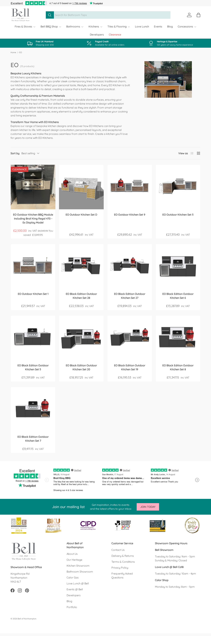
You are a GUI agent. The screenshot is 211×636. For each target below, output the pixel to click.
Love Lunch (142, 26)
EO (20, 52)
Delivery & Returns (122, 555)
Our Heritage (74, 559)
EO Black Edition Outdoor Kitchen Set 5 (33, 367)
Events (158, 26)
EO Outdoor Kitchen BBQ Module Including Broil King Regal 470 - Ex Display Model (33, 218)
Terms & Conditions (123, 561)
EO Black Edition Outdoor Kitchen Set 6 (178, 295)
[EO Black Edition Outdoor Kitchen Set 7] (33, 409)
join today (147, 506)
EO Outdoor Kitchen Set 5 (178, 214)
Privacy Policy (119, 567)
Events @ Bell (75, 589)
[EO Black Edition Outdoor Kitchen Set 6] (178, 266)
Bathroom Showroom (80, 571)
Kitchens (94, 26)
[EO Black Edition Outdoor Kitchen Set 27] (129, 266)
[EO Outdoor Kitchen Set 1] (33, 266)
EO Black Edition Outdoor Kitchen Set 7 (33, 438)
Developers (97, 34)
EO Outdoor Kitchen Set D (81, 214)
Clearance (115, 34)
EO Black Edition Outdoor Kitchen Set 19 (129, 367)
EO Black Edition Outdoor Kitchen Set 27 (129, 295)
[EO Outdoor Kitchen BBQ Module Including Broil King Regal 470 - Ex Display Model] (33, 187)
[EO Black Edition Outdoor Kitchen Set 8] (178, 338)
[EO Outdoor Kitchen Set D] (81, 187)
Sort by (15, 153)
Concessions (185, 26)
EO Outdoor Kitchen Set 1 (33, 293)
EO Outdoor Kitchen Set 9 (129, 214)
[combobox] (108, 15)
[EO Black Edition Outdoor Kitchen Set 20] (81, 338)
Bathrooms (73, 26)
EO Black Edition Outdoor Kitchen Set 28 (81, 295)
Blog (170, 26)
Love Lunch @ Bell (78, 583)
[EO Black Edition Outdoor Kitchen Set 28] (81, 266)
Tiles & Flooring (117, 26)
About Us (72, 553)
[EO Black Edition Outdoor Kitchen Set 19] (129, 338)
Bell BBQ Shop (49, 26)
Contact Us (118, 549)
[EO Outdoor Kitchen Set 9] (129, 187)
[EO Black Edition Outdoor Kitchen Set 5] (33, 338)
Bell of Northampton (27, 618)
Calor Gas (73, 577)
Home (13, 52)
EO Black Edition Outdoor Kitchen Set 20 (81, 367)
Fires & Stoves (23, 26)
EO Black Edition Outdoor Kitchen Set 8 (178, 367)
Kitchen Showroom (78, 565)
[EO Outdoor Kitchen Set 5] (178, 187)
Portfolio (72, 607)
